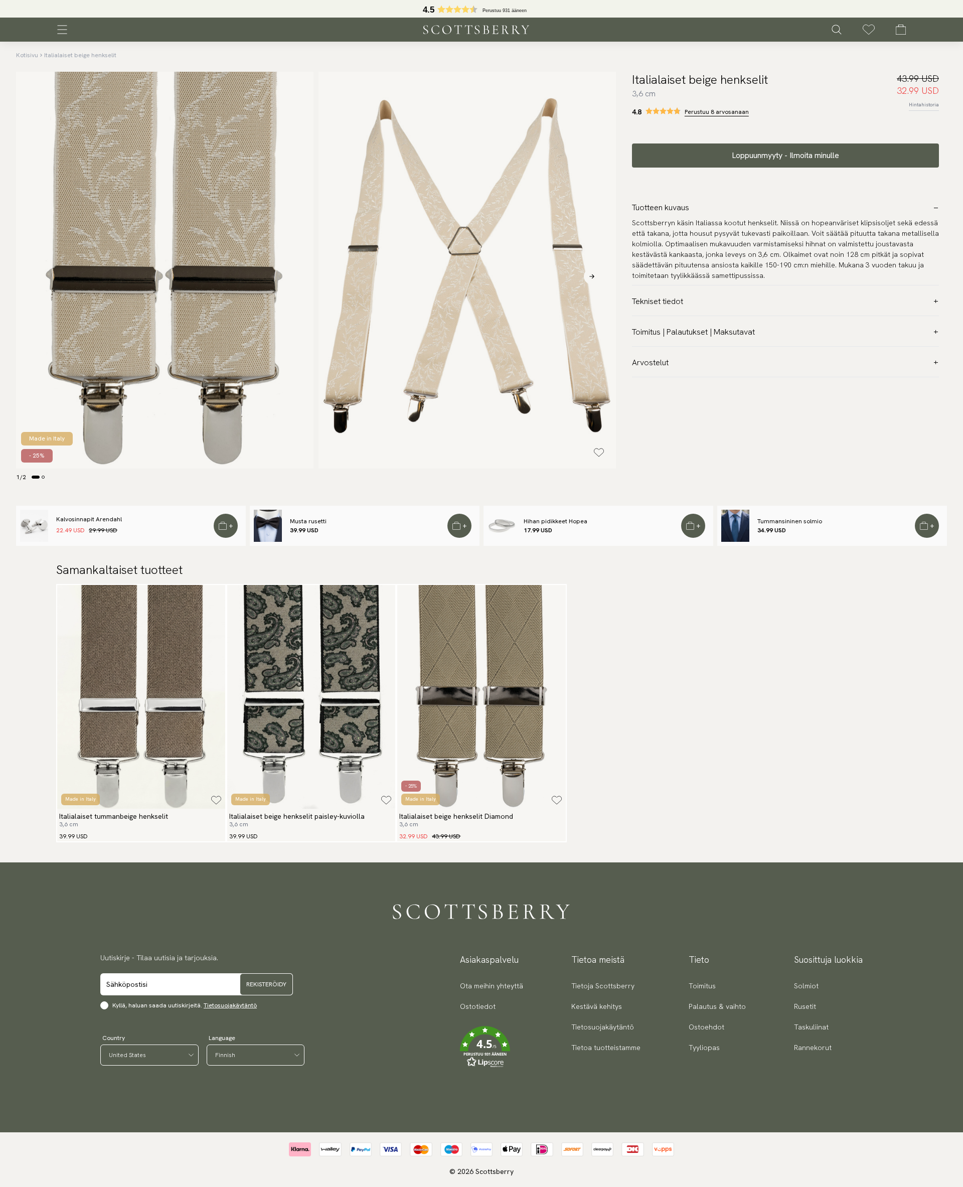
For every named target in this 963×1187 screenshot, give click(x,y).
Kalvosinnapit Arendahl (89, 519)
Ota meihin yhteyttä (491, 985)
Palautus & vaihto (717, 1006)
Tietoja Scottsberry (602, 985)
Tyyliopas (704, 1047)
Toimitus (702, 985)
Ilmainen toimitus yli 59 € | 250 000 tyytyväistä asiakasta (481, 9)
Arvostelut (650, 362)
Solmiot (806, 985)
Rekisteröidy (266, 984)
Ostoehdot (706, 1026)
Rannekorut (813, 1047)
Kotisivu (27, 55)
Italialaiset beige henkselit (80, 55)
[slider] (481, 9)
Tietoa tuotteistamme (605, 1047)
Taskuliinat (811, 1026)
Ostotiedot (478, 1006)
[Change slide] (36, 477)
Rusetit (805, 1006)
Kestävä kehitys (596, 1006)
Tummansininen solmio (789, 521)
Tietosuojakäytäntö (230, 1005)
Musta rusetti (308, 521)
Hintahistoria (924, 104)
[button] (491, 1047)
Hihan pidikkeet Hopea (555, 521)
